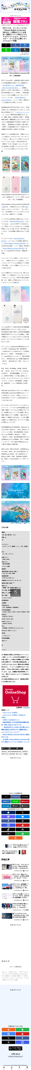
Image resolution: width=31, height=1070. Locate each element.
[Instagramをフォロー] (8, 825)
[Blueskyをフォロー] (23, 816)
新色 (26, 754)
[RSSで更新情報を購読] (15, 838)
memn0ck (26, 707)
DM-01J (26, 751)
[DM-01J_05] (15, 472)
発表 (4, 207)
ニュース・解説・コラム (17, 748)
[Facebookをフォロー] (8, 821)
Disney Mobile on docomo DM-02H (15, 243)
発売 (27, 207)
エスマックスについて (16, 1056)
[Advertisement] (15, 774)
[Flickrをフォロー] (8, 833)
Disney (5, 751)
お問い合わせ (16, 1054)
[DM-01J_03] (15, 184)
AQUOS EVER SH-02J (17, 221)
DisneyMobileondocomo (15, 751)
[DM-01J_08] (15, 294)
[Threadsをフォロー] (23, 821)
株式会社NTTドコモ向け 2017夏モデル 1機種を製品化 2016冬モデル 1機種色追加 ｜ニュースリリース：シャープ (15, 729)
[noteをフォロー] (23, 829)
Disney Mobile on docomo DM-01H (13, 248)
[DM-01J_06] (15, 490)
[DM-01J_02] (15, 164)
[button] (25, 50)
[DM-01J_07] (15, 512)
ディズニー (20, 754)
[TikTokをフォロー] (8, 829)
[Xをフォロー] (23, 812)
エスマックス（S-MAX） (10, 712)
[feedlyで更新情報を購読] (23, 833)
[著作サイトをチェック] (8, 812)
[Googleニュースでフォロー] (8, 1033)
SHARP (13, 754)
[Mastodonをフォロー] (8, 816)
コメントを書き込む (15, 966)
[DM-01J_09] (15, 313)
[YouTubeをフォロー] (23, 825)
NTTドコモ (5, 748)
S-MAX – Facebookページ (11, 720)
